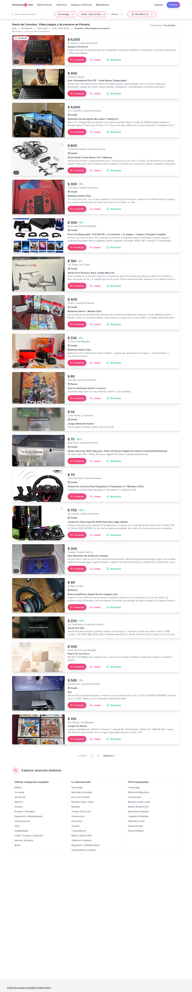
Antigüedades (21, 830)
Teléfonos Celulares (81, 840)
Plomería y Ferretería (25, 811)
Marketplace (27, 28)
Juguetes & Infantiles (138, 816)
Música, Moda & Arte (81, 835)
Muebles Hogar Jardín (82, 802)
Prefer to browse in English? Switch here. (29, 987)
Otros (17, 826)
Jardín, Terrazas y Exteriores (29, 835)
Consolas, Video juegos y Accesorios (92, 28)
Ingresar (158, 4)
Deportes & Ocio (136, 821)
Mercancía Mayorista (138, 792)
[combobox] (164, 25)
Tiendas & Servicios (81, 811)
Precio (115, 14)
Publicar (173, 4)
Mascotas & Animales (81, 792)
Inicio (14, 28)
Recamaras (20, 797)
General (18, 806)
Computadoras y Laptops (83, 850)
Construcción (77, 816)
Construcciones (22, 821)
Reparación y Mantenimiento (29, 816)
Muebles (75, 806)
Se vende (19, 792)
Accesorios (76, 821)
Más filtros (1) (141, 14)
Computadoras (78, 830)
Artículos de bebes (24, 840)
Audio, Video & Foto (91, 14)
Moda (17, 845)
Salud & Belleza (136, 830)
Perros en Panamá (80, 797)
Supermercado (135, 826)
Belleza (18, 787)
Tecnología (63, 14)
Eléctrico (19, 802)
